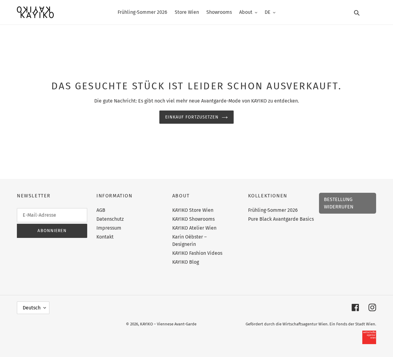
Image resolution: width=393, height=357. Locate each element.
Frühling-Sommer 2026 (273, 210)
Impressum (108, 228)
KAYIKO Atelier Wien (194, 228)
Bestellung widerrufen (338, 203)
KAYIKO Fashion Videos (197, 253)
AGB (100, 210)
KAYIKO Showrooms (193, 219)
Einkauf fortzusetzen (191, 117)
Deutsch (32, 308)
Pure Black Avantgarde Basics (281, 219)
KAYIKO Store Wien (192, 210)
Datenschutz (110, 219)
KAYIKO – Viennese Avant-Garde (168, 324)
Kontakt (105, 237)
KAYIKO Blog (185, 262)
